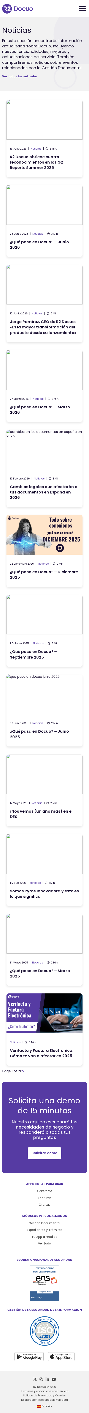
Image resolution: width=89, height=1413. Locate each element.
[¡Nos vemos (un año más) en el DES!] (44, 790)
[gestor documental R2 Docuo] (17, 8)
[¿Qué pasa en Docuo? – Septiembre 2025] (44, 631)
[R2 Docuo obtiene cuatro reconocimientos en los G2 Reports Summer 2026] (44, 138)
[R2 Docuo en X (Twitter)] (35, 1379)
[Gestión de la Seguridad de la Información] (44, 1345)
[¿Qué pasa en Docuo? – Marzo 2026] (44, 386)
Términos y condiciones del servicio (44, 1391)
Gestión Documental (44, 1223)
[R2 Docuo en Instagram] (41, 1379)
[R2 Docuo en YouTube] (54, 1379)
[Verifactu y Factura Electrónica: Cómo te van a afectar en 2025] (44, 1029)
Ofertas (44, 1204)
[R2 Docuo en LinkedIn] (47, 1379)
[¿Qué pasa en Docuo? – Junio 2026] (44, 221)
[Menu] (82, 8)
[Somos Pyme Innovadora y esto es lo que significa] (44, 870)
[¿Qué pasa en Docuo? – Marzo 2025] (44, 950)
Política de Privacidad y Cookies (44, 1395)
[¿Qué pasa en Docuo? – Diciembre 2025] (44, 551)
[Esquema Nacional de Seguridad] (44, 1300)
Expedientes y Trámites (44, 1230)
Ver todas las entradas (20, 76)
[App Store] (61, 1356)
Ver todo (44, 1243)
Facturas (44, 1198)
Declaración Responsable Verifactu (44, 1400)
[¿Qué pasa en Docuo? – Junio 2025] (44, 710)
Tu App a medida (44, 1237)
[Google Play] (29, 1356)
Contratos (44, 1191)
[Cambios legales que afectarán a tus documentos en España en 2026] (44, 468)
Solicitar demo (44, 1153)
